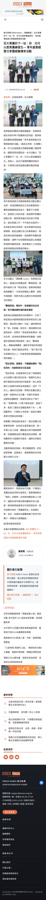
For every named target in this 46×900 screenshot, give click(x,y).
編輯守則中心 (8, 828)
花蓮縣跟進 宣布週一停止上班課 (24, 712)
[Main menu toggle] (5, 19)
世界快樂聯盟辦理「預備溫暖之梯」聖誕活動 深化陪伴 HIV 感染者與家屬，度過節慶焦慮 (23, 618)
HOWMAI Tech (10, 894)
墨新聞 (36, 90)
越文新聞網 (10, 812)
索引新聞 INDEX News (13, 32)
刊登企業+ (7, 867)
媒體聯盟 (28, 32)
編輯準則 (27, 595)
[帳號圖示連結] (42, 19)
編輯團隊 (6, 833)
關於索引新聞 (13, 595)
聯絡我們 (6, 844)
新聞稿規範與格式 (10, 873)
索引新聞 (11, 574)
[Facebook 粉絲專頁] (41, 783)
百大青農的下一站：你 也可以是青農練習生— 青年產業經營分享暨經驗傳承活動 (23, 533)
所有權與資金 (8, 839)
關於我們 (6, 862)
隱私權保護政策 (9, 878)
